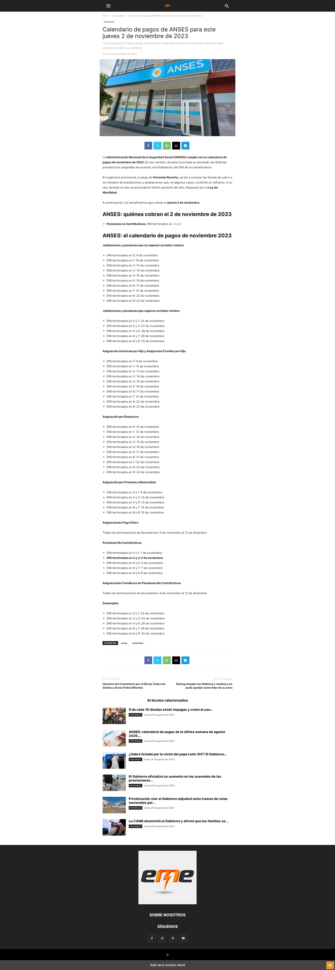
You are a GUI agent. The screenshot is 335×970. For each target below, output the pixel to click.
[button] (108, 6)
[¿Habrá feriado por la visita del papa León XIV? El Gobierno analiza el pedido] (114, 761)
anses (124, 643)
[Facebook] (148, 146)
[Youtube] (183, 938)
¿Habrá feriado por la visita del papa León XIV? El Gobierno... (178, 754)
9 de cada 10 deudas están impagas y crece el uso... (171, 710)
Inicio (105, 15)
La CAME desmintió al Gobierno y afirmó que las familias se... (178, 821)
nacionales (137, 643)
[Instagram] (162, 938)
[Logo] (167, 903)
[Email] (176, 146)
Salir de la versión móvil (167, 965)
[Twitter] (157, 146)
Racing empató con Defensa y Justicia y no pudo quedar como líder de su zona (204, 685)
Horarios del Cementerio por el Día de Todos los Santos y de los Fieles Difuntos (134, 685)
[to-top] (330, 963)
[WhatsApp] (167, 146)
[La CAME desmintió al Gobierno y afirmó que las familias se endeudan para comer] (114, 828)
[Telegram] (185, 146)
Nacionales (118, 15)
